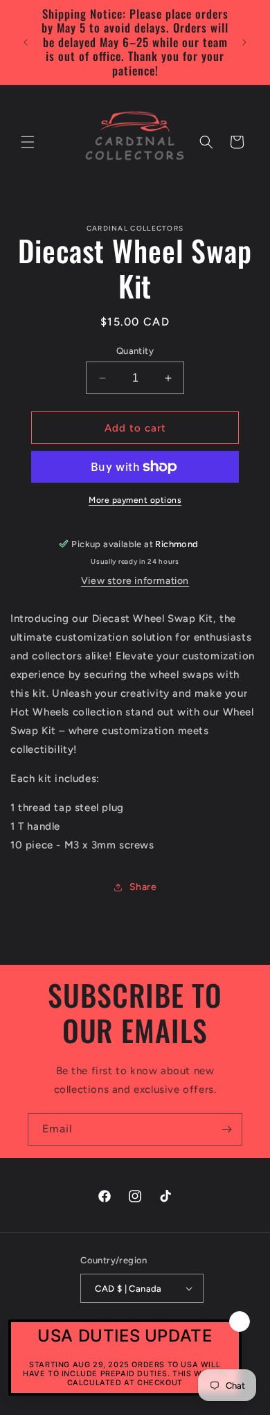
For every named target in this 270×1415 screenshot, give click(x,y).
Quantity (135, 351)
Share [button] (143, 887)
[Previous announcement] (25, 42)
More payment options (135, 500)
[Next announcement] (244, 42)
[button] (27, 142)
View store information (135, 581)
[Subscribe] (226, 1129)
